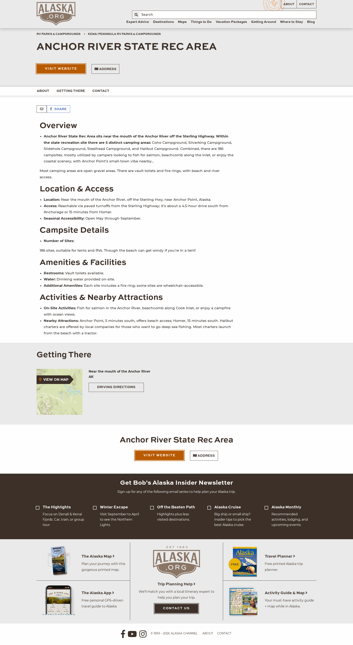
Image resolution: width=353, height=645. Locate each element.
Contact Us (176, 608)
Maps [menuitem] (182, 22)
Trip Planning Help (175, 584)
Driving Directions (116, 387)
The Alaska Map (97, 556)
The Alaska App (97, 593)
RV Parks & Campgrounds (58, 34)
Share (60, 109)
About (288, 4)
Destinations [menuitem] (163, 22)
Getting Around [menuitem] (263, 22)
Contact (306, 4)
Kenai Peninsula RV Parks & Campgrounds (124, 34)
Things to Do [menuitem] (201, 22)
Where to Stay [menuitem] (291, 22)
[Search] (136, 15)
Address (107, 69)
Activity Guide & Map (285, 593)
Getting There (71, 91)
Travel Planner (279, 556)
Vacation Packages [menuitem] (231, 22)
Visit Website (61, 68)
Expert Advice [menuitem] (137, 22)
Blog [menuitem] (311, 22)
